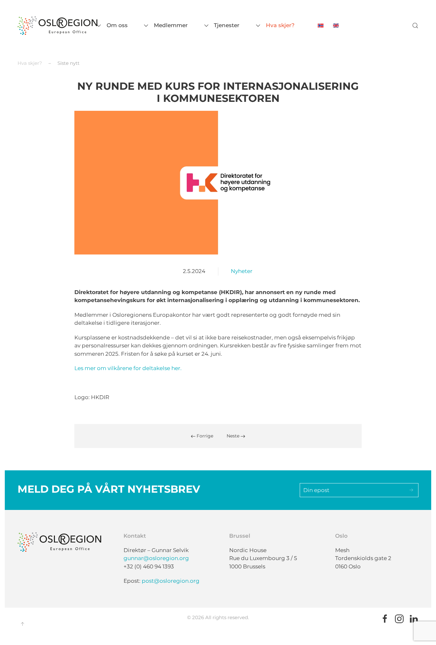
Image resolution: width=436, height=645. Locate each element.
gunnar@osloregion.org (156, 558)
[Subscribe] (411, 490)
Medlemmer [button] (171, 25)
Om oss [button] (117, 25)
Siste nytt (68, 63)
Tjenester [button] (226, 25)
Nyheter (241, 271)
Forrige (204, 436)
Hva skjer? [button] (280, 25)
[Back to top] (22, 624)
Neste (234, 436)
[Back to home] (57, 25)
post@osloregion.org (170, 581)
